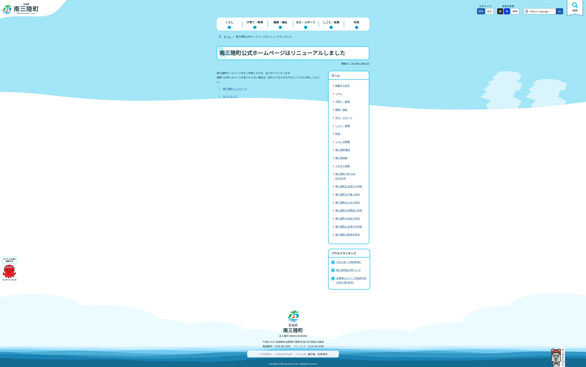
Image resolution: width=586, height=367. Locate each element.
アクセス (266, 354)
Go (559, 11)
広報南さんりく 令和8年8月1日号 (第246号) (351, 280)
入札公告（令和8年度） (349, 262)
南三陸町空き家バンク (348, 270)
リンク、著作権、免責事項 (312, 354)
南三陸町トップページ (235, 89)
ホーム (227, 36)
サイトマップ (230, 96)
